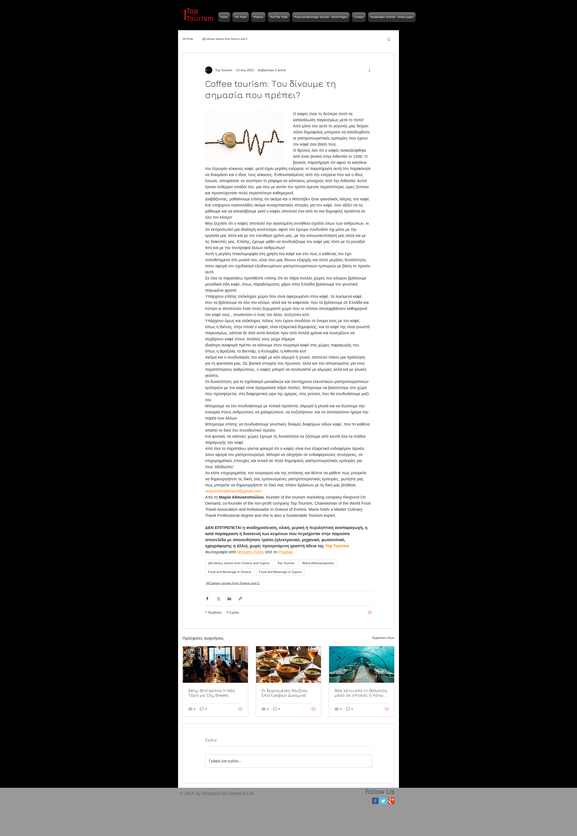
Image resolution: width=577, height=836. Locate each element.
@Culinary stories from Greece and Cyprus (239, 563)
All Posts (188, 39)
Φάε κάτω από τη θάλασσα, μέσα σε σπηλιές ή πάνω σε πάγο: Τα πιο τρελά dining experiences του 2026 (361, 693)
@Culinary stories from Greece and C (225, 39)
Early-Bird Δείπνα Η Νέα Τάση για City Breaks (211, 693)
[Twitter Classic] (383, 800)
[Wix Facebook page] (375, 800)
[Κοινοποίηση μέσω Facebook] (207, 598)
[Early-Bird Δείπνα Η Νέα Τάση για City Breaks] (215, 664)
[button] (389, 39)
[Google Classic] (391, 800)
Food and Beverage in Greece (229, 572)
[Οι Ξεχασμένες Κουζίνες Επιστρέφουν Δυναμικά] (288, 664)
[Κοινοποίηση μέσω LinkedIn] (229, 598)
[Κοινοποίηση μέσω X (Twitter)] (218, 598)
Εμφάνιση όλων (383, 637)
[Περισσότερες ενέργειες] (369, 70)
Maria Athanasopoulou (318, 563)
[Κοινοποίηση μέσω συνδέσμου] (240, 598)
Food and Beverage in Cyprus (280, 572)
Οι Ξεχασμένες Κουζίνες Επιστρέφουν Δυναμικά (284, 693)
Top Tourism (286, 563)
